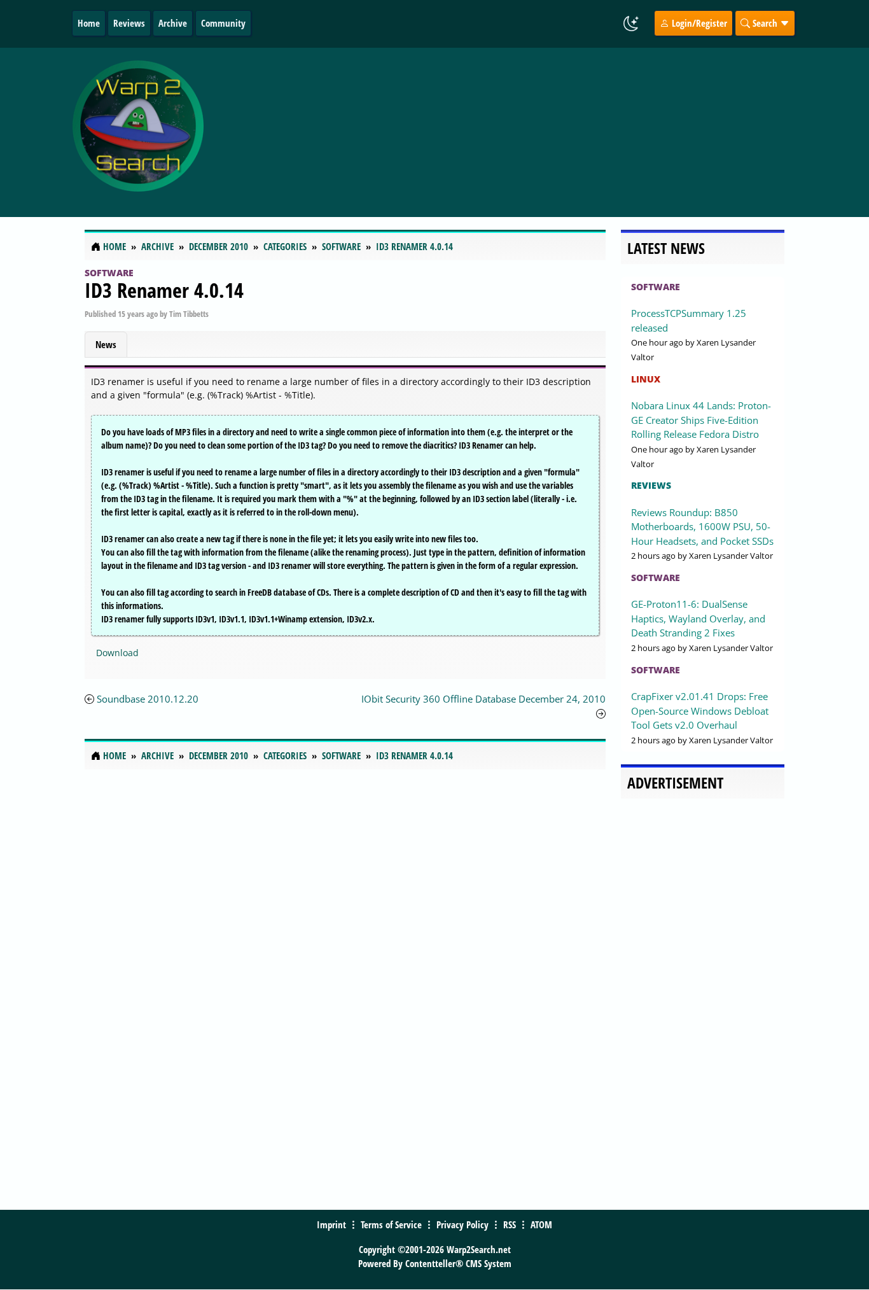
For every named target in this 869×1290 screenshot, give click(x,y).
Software (109, 273)
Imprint (331, 1224)
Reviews (129, 23)
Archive (172, 23)
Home (89, 23)
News (105, 344)
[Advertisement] (518, 132)
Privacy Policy (462, 1224)
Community (223, 23)
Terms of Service (391, 1224)
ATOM (541, 1224)
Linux (645, 379)
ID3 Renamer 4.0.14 (164, 290)
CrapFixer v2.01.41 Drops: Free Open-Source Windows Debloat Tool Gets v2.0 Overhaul (699, 710)
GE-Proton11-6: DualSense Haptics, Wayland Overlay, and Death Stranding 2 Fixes (698, 618)
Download (117, 653)
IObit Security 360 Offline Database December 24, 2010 (483, 698)
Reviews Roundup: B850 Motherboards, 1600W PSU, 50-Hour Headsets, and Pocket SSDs (702, 526)
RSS (509, 1224)
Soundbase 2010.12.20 (147, 698)
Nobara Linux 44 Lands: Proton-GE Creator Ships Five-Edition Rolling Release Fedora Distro (701, 419)
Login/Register (698, 23)
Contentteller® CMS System (458, 1263)
